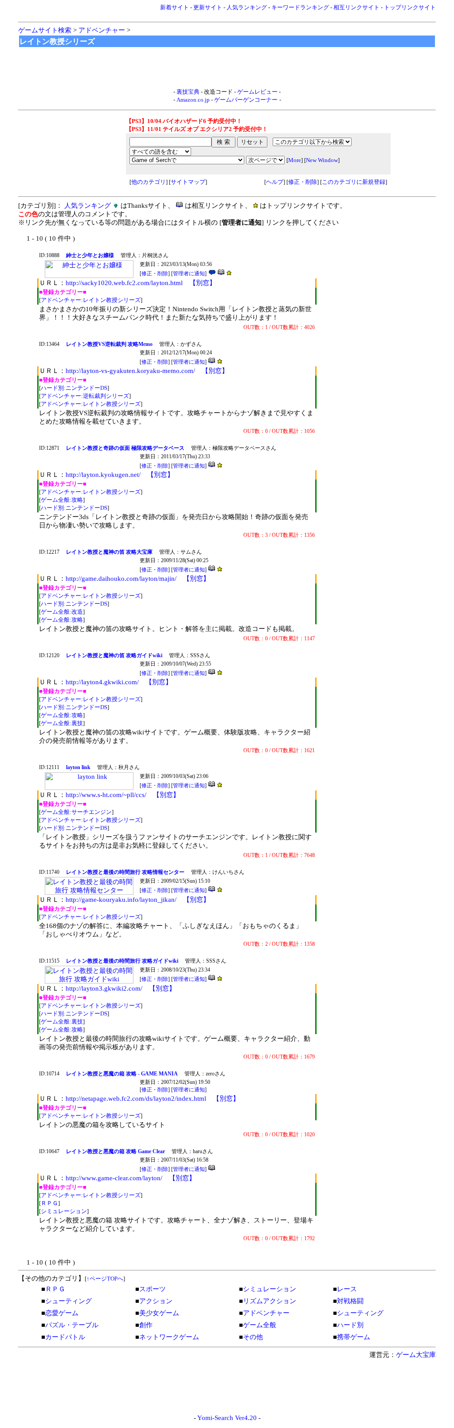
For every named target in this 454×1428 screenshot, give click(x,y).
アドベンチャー (101, 30)
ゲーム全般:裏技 (62, 723)
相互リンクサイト (356, 7)
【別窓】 (202, 282)
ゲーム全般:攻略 (62, 499)
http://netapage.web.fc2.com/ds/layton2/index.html (136, 1098)
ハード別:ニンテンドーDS (74, 388)
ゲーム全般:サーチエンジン (76, 812)
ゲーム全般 (259, 1325)
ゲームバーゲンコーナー (246, 99)
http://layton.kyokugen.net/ (103, 474)
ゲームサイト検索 (44, 30)
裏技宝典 (188, 91)
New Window (322, 160)
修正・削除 (302, 181)
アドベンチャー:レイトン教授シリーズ (91, 300)
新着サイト (174, 7)
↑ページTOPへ (104, 1278)
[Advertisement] (227, 68)
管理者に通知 (189, 273)
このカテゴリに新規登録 (353, 181)
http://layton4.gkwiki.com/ (102, 682)
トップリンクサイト (410, 7)
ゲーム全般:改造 (62, 611)
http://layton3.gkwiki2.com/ (104, 988)
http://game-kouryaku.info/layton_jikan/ (121, 899)
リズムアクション (269, 1301)
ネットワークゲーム (169, 1337)
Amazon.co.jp (193, 99)
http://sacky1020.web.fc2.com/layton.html (124, 282)
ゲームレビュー (257, 91)
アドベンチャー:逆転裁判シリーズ (85, 396)
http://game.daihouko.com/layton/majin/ (121, 578)
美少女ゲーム (159, 1313)
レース (347, 1289)
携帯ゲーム (353, 1337)
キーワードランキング (300, 7)
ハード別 (350, 1325)
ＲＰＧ (49, 1203)
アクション (155, 1301)
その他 (253, 1337)
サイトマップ (188, 181)
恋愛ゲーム (61, 1313)
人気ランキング (247, 7)
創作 (146, 1325)
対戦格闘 (350, 1301)
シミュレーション (64, 1211)
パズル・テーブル (71, 1325)
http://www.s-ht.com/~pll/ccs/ (106, 794)
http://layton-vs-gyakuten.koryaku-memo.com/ (130, 370)
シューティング (68, 1301)
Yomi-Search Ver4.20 (227, 1417)
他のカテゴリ (148, 181)
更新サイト (207, 7)
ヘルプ (274, 181)
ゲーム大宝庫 (416, 1354)
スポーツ (152, 1289)
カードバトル (65, 1337)
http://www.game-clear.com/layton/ (114, 1178)
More (294, 160)
